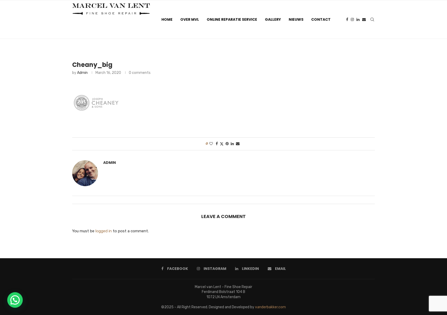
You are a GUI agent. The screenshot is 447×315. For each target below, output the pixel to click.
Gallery (273, 19)
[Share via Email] (238, 144)
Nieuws (296, 19)
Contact (321, 19)
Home (167, 19)
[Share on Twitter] (222, 144)
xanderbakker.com (270, 307)
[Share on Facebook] (217, 144)
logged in (103, 231)
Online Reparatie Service (232, 19)
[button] (15, 300)
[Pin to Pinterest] (227, 144)
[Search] (372, 19)
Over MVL (189, 19)
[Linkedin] (358, 19)
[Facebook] (347, 19)
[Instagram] (352, 19)
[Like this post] (211, 144)
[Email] (364, 19)
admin (82, 73)
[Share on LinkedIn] (232, 144)
